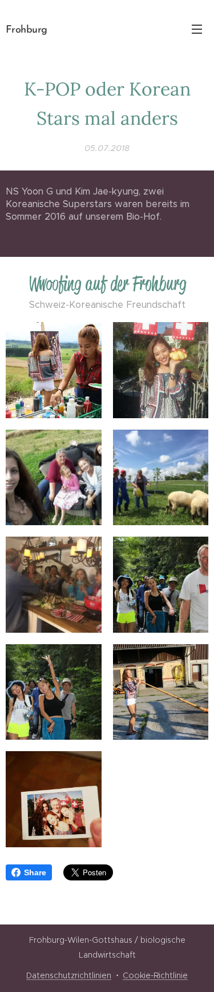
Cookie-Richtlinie (155, 975)
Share (35, 872)
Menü (196, 28)
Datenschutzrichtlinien (68, 975)
